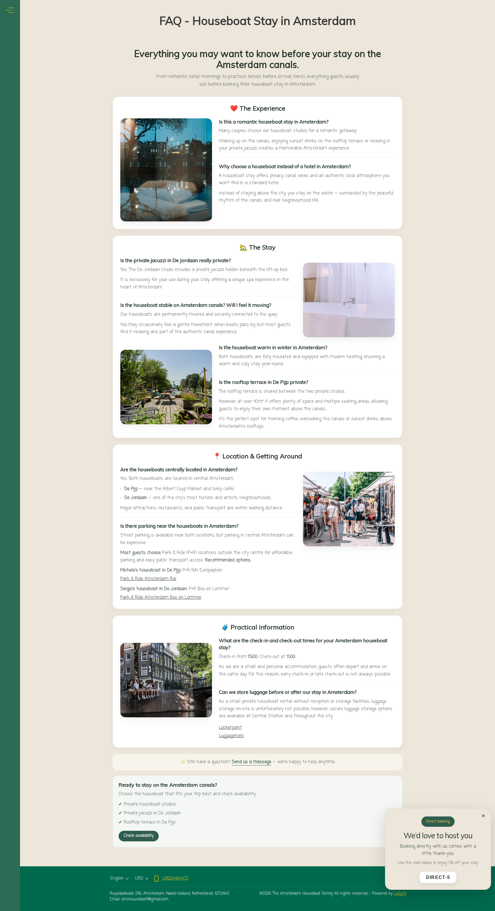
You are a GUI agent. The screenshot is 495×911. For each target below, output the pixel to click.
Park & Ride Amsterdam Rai (148, 579)
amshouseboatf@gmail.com (144, 899)
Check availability (139, 836)
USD (139, 878)
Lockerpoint (230, 728)
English (116, 878)
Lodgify (400, 894)
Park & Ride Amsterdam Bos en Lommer (160, 597)
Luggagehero (231, 736)
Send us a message (251, 762)
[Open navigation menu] (10, 10)
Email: (115, 899)
